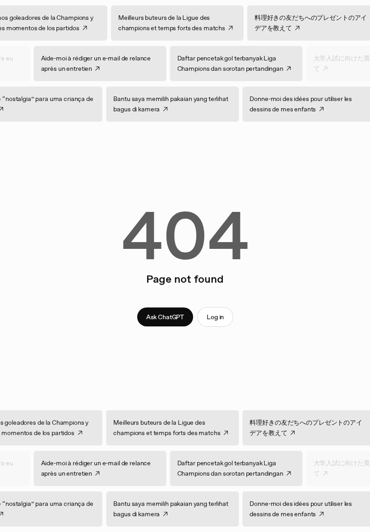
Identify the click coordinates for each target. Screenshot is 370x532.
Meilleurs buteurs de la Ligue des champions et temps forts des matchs (177, 23)
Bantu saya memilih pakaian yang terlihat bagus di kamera (176, 104)
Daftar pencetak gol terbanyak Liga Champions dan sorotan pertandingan (224, 63)
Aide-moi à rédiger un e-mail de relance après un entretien (90, 63)
